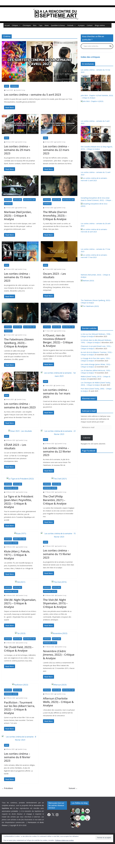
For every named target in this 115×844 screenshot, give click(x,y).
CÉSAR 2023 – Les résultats (15, 446)
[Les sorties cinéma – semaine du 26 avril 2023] (96, 236)
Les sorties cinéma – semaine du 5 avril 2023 (32, 94)
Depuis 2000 (17, 199)
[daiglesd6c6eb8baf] (78, 811)
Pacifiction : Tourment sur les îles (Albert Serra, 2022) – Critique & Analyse (19, 708)
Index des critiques (90, 57)
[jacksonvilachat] (73, 818)
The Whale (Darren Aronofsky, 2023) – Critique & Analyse (55, 215)
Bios (34, 25)
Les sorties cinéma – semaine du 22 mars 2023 (56, 149)
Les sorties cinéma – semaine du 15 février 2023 (57, 554)
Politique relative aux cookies (64, 840)
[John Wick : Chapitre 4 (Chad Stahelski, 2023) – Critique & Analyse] (96, 108)
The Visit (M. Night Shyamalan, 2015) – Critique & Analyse (55, 603)
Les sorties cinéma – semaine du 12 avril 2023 (95, 173)
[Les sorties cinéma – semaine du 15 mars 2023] (20, 251)
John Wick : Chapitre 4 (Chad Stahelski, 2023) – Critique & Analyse (97, 96)
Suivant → (73, 788)
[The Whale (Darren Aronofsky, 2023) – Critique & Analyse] (59, 185)
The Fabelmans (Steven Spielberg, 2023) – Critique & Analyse (19, 342)
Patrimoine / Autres (11, 488)
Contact (90, 25)
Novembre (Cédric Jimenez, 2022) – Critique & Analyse (58, 654)
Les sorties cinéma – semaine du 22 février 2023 (57, 451)
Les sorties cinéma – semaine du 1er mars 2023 (56, 393)
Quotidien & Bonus (58, 25)
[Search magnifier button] (110, 46)
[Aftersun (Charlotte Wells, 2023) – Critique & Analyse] (59, 684)
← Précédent (7, 788)
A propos (81, 25)
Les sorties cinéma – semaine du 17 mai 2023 (95, 250)
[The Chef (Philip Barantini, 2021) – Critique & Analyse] (59, 478)
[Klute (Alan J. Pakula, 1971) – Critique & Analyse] (20, 533)
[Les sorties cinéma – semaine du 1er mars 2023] (59, 374)
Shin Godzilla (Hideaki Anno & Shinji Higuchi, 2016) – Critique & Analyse (97, 148)
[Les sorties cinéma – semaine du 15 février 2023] (59, 535)
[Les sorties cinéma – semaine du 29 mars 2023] (20, 124)
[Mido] (82, 811)
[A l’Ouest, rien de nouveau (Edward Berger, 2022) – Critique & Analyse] (59, 313)
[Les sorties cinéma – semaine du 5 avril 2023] (39, 61)
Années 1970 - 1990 (19, 539)
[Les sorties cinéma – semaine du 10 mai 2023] (96, 82)
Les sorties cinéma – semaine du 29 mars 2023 (17, 149)
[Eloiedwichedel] (73, 825)
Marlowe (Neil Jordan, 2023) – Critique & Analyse (18, 215)
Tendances (14, 86)
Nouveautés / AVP (29, 199)
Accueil (7, 25)
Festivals (70, 25)
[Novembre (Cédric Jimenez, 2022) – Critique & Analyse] (59, 633)
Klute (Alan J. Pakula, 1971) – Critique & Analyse (17, 554)
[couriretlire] (78, 825)
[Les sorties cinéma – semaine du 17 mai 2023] (96, 262)
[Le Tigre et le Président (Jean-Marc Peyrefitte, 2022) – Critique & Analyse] (20, 478)
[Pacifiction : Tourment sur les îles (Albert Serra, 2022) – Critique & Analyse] (20, 684)
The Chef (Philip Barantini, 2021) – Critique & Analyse (54, 500)
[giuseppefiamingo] (73, 811)
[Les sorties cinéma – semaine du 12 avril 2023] (96, 185)
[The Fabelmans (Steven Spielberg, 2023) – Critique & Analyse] (20, 313)
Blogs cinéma (100, 25)
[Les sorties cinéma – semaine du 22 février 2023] (59, 432)
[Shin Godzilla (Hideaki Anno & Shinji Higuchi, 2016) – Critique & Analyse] (96, 159)
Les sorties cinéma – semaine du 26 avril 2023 (95, 224)
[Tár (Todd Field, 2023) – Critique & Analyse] (20, 633)
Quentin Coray (20, 90)
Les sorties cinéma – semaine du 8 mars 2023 (20, 405)
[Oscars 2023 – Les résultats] (59, 251)
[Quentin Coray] (87, 811)
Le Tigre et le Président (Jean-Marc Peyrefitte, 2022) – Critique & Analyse (18, 502)
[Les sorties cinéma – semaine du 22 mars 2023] (59, 124)
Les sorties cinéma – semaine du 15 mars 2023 (17, 277)
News (47, 25)
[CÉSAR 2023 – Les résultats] (20, 431)
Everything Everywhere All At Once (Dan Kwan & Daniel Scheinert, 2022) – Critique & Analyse (97, 199)
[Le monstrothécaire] (87, 818)
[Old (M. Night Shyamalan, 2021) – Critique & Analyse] (20, 582)
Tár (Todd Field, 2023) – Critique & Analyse (18, 648)
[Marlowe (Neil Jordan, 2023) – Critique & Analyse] (20, 185)
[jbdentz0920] (82, 818)
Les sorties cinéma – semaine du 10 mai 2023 (95, 71)
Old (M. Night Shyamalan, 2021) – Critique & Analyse (20, 603)
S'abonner (86, 438)
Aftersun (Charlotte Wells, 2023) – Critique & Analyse (58, 701)
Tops (40, 25)
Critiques (15, 25)
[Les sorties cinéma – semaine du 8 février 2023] (20, 738)
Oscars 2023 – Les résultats (54, 275)
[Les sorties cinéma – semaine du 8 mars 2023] (20, 381)
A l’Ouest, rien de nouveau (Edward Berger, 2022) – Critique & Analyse (58, 340)
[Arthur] (78, 818)
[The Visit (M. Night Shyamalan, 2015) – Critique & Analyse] (59, 582)
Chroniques (27, 25)
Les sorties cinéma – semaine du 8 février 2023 (17, 757)
